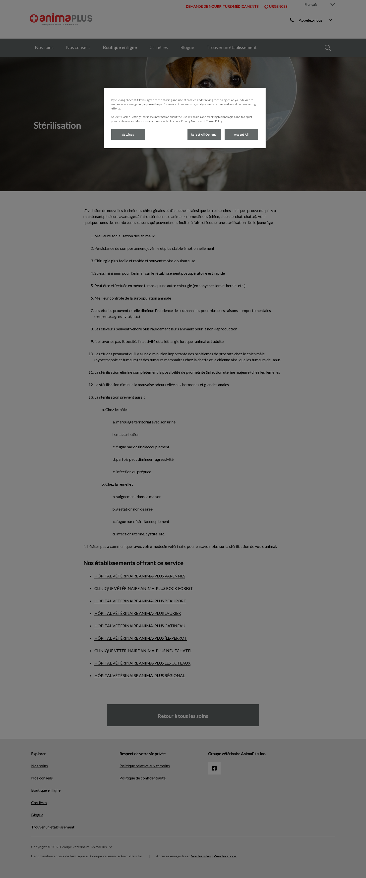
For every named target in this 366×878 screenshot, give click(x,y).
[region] (185, 118)
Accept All (241, 134)
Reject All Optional (204, 134)
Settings (128, 134)
